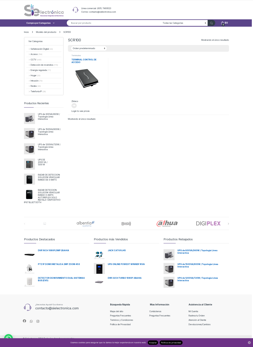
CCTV (36, 59)
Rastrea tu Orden (197, 315)
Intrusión (36, 80)
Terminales (76, 55)
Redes (36, 86)
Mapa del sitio (116, 311)
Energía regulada (41, 70)
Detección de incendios (44, 65)
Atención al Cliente (197, 320)
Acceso (36, 54)
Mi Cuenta (193, 311)
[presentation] (228, 224)
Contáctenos (155, 311)
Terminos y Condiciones (121, 320)
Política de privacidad (171, 342)
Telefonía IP (38, 91)
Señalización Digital (42, 49)
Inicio (26, 32)
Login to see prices (80, 111)
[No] (249, 342)
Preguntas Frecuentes (120, 315)
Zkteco (74, 101)
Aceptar (153, 342)
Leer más (74, 105)
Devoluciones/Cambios (200, 324)
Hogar (35, 75)
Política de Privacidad (120, 324)
